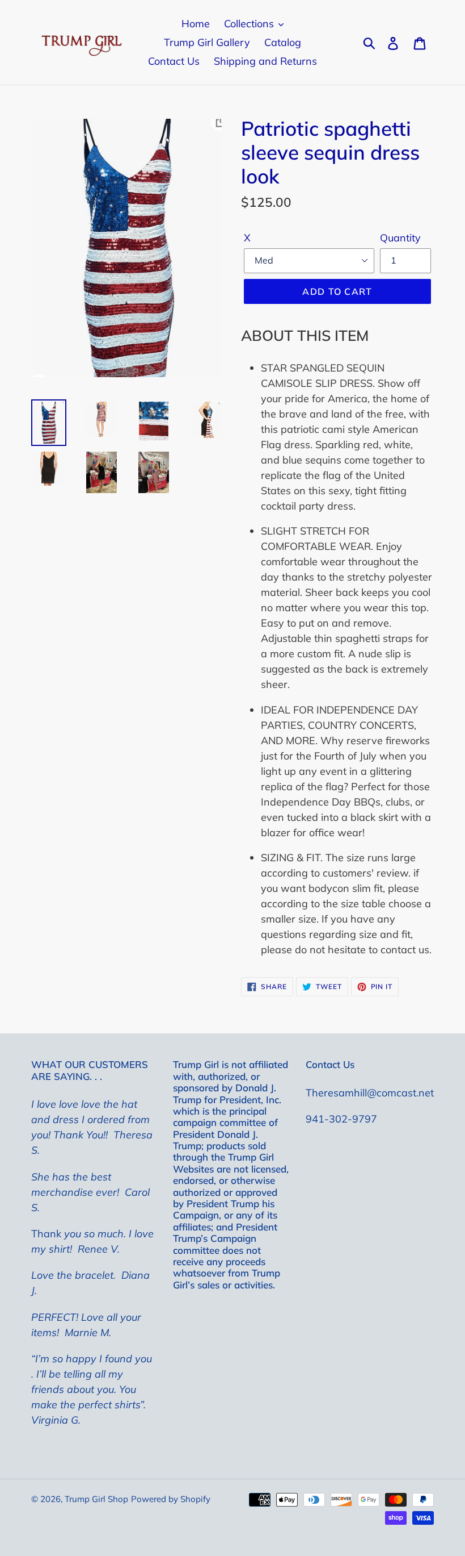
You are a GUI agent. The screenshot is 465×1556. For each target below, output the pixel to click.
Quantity (400, 237)
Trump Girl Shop (96, 1499)
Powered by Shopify (170, 1499)
